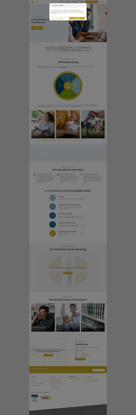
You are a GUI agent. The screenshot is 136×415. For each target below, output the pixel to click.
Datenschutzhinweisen (76, 12)
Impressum (56, 13)
